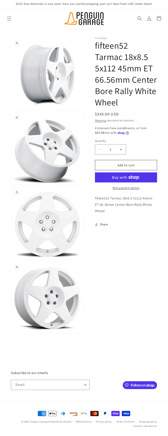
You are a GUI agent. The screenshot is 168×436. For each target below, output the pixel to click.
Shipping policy (148, 421)
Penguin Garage (39, 421)
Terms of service (125, 421)
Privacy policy (104, 421)
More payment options (126, 187)
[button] (9, 18)
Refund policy (83, 421)
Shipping (100, 120)
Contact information (145, 425)
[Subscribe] (84, 385)
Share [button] (104, 224)
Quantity (100, 141)
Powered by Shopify (60, 421)
